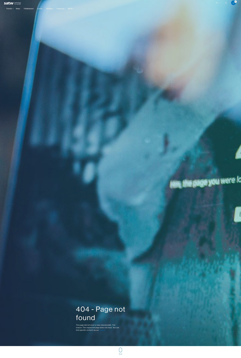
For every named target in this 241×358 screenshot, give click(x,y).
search (102, 330)
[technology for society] (9, 3)
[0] (234, 3)
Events (39, 9)
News (18, 9)
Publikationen (29, 9)
